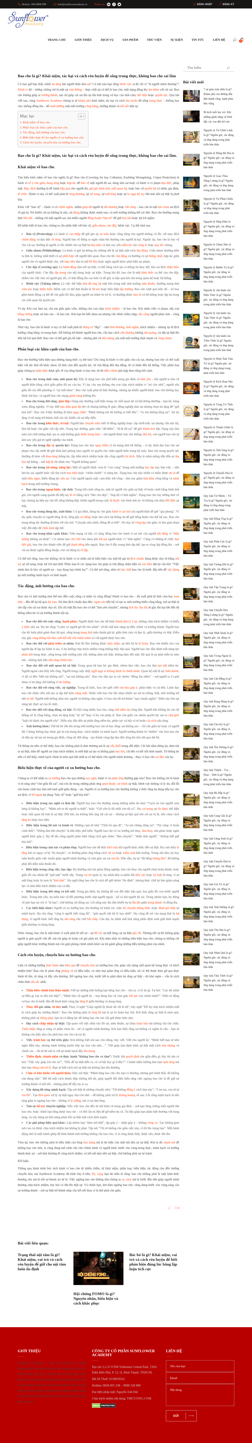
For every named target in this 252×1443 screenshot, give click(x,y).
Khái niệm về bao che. (37, 122)
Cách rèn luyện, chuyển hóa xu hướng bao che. (52, 142)
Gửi (176, 1415)
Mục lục (27, 116)
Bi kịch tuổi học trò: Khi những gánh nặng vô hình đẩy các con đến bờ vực (218, 117)
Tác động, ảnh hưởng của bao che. (44, 132)
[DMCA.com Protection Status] (126, 1405)
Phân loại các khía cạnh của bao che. (45, 127)
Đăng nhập (204, 4)
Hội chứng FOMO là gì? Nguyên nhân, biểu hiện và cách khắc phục (95, 1298)
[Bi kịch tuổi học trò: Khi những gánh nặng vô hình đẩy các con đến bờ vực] (191, 116)
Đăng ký (228, 4)
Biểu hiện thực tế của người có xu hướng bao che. (53, 137)
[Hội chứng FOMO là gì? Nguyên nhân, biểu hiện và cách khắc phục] (98, 1268)
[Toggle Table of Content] (79, 116)
